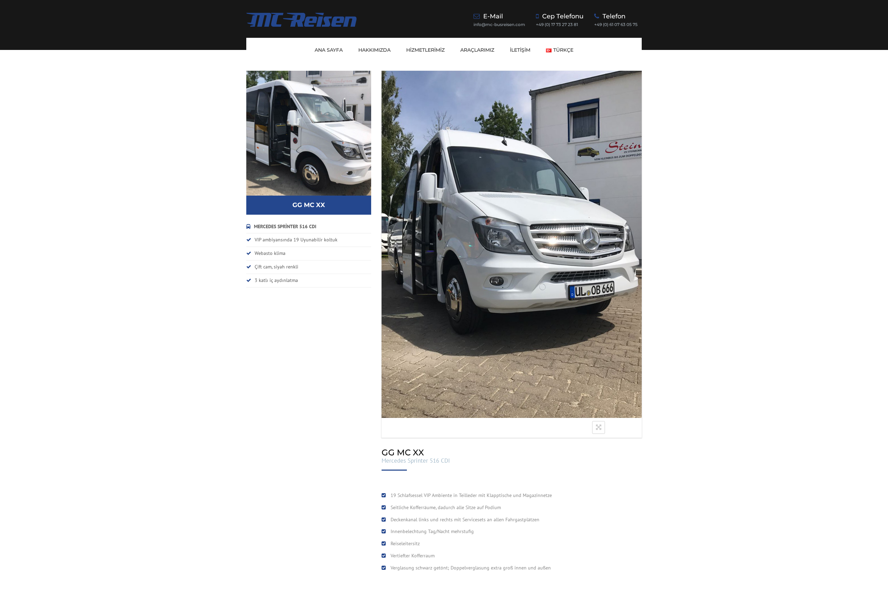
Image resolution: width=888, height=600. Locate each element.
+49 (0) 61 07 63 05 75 (616, 24)
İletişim (520, 50)
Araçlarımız (477, 50)
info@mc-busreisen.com (499, 24)
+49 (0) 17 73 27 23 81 (557, 24)
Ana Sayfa (329, 50)
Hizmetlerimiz (425, 50)
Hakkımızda (374, 50)
